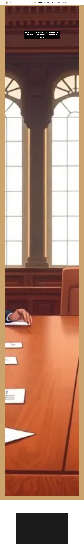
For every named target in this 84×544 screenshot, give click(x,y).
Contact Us (64, 2)
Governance (53, 2)
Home (35, 2)
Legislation (40, 2)
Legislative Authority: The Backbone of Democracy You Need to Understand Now (42, 35)
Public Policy (46, 2)
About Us (58, 2)
